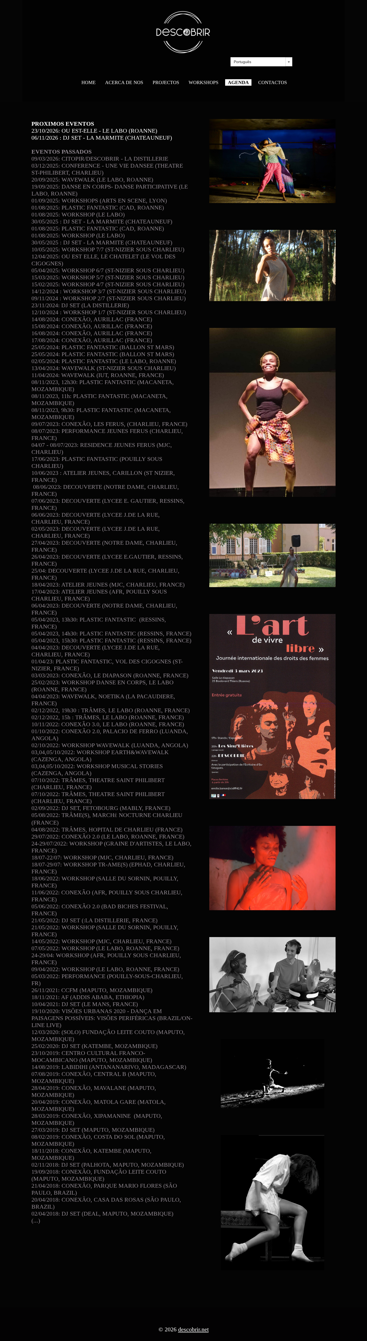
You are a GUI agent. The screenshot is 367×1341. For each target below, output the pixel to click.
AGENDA (238, 82)
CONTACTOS (272, 82)
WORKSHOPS (203, 82)
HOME (88, 82)
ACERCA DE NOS (124, 82)
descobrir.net (193, 1329)
